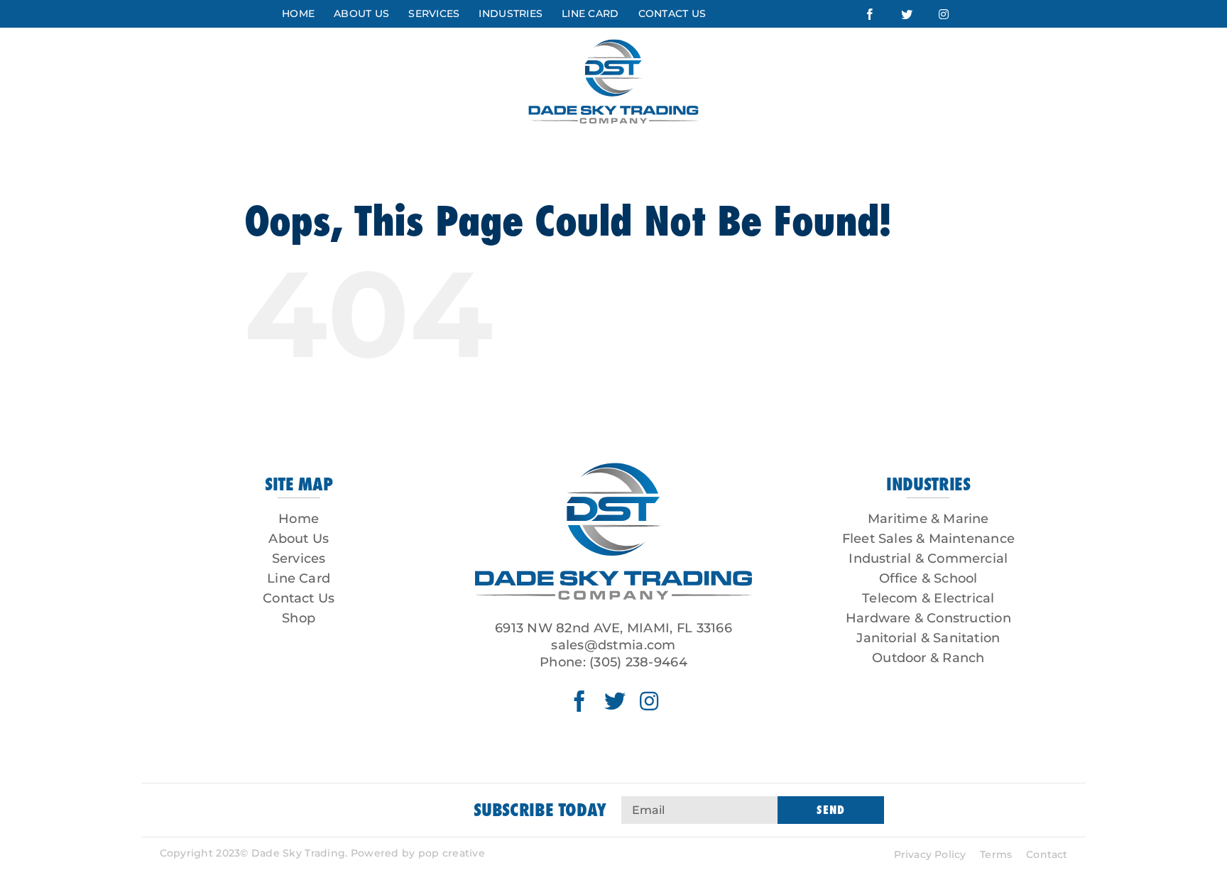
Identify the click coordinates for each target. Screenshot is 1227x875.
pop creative (451, 853)
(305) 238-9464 (638, 662)
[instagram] (649, 701)
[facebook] (579, 701)
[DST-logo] (613, 458)
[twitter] (615, 701)
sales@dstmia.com (613, 645)
